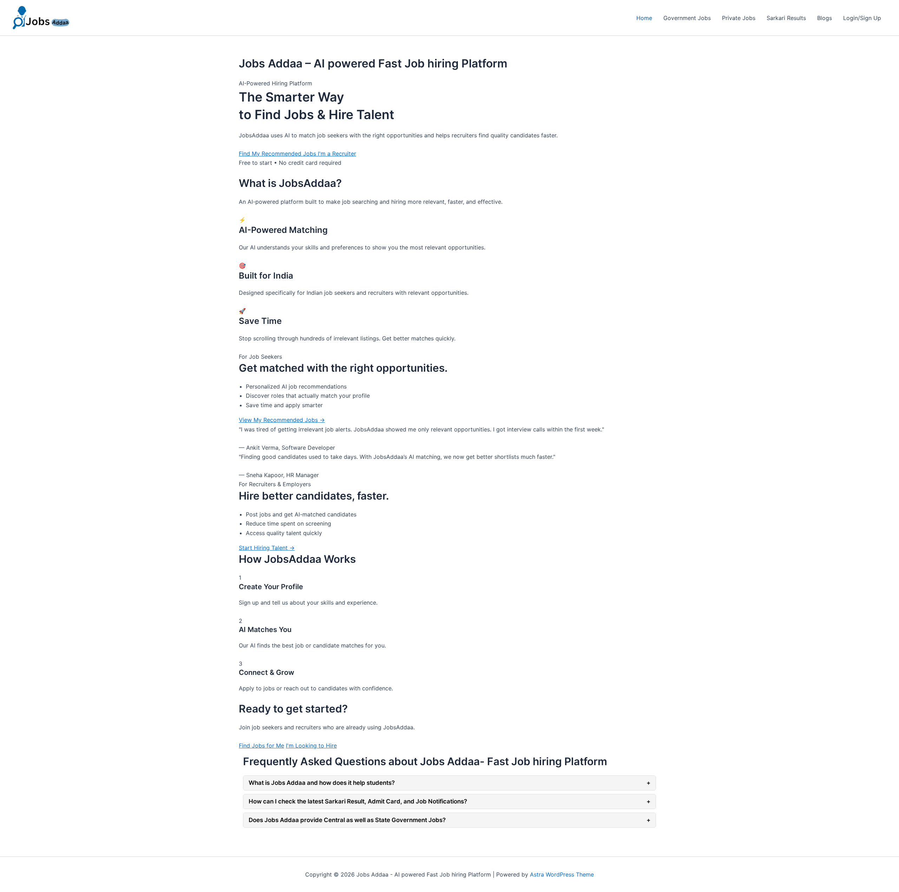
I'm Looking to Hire (311, 745)
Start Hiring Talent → (267, 547)
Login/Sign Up (862, 17)
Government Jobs (687, 17)
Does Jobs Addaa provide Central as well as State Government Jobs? (449, 819)
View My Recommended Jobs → (282, 419)
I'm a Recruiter (337, 153)
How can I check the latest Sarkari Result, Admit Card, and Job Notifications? (449, 801)
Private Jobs (738, 17)
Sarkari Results (786, 17)
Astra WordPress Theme (562, 874)
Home (644, 17)
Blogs (824, 17)
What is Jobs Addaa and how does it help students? (449, 782)
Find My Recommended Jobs (278, 153)
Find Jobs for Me (261, 745)
